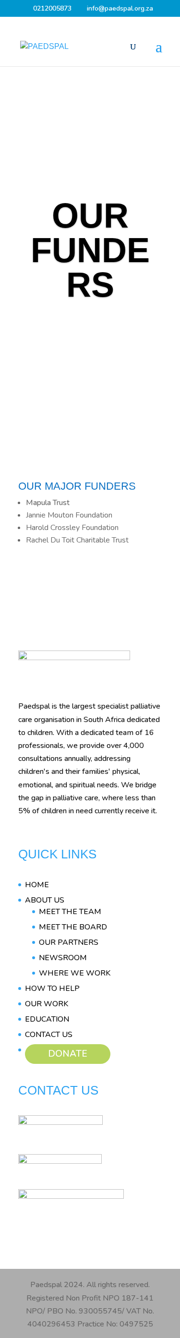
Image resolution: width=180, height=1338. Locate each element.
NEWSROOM (63, 957)
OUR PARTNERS (68, 942)
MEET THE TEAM (70, 911)
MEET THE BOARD (73, 927)
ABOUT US (44, 900)
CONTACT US (48, 1034)
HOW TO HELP (52, 988)
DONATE (67, 1054)
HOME (37, 885)
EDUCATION (47, 1019)
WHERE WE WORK (74, 973)
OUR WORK (46, 1004)
